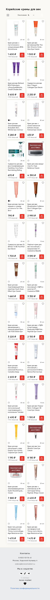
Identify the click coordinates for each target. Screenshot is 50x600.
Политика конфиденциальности (24, 588)
